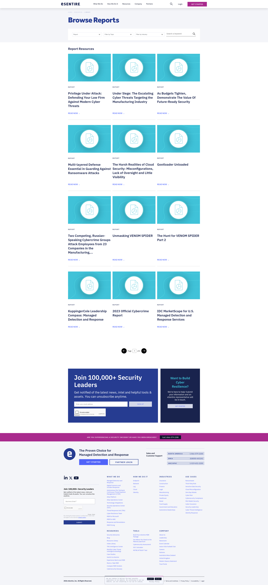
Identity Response (192, 513)
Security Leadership (192, 507)
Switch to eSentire (113, 557)
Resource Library (112, 541)
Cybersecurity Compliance (194, 498)
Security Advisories (113, 535)
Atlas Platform (111, 497)
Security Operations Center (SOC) (116, 506)
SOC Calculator (138, 547)
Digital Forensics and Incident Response (114, 486)
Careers (161, 549)
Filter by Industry (141, 34)
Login (180, 4)
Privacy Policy (154, 581)
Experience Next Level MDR (116, 560)
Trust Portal (163, 564)
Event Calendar (164, 543)
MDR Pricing (111, 525)
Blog (108, 538)
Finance (162, 486)
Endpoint (136, 481)
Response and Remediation (116, 522)
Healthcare (163, 498)
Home (70, 12)
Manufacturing (164, 492)
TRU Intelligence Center (115, 546)
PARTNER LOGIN (123, 462)
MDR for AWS (111, 519)
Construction (163, 483)
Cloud (135, 489)
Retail (161, 501)
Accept (150, 579)
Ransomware (190, 481)
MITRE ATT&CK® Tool (140, 550)
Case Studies (111, 554)
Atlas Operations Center (115, 500)
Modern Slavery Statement (168, 561)
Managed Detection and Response (114, 481)
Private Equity (163, 495)
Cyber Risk (189, 495)
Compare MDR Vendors (114, 566)
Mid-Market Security (192, 501)
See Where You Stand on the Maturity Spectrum (142, 540)
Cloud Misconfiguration (193, 489)
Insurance (162, 481)
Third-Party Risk (191, 483)
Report (75, 34)
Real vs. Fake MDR (113, 563)
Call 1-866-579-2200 (170, 437)
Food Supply (163, 504)
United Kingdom (164, 558)
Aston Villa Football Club (167, 546)
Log (134, 486)
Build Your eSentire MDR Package (141, 536)
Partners (162, 552)
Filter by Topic (109, 34)
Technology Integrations (115, 503)
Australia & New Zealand (167, 555)
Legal (161, 489)
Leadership (163, 538)
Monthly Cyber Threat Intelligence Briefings (114, 550)
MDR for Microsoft (113, 516)
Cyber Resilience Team (114, 513)
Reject (158, 579)
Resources (78, 12)
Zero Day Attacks (191, 492)
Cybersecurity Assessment (142, 544)
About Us (162, 535)
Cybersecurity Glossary (114, 569)
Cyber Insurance (191, 504)
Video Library (111, 543)
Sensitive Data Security (193, 486)
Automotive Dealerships (167, 510)
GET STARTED (180, 406)
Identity (136, 492)
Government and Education (168, 507)
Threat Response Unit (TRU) (116, 510)
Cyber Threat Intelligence (194, 510)
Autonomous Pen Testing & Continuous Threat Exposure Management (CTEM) (116, 492)
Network (136, 483)
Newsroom (163, 541)
